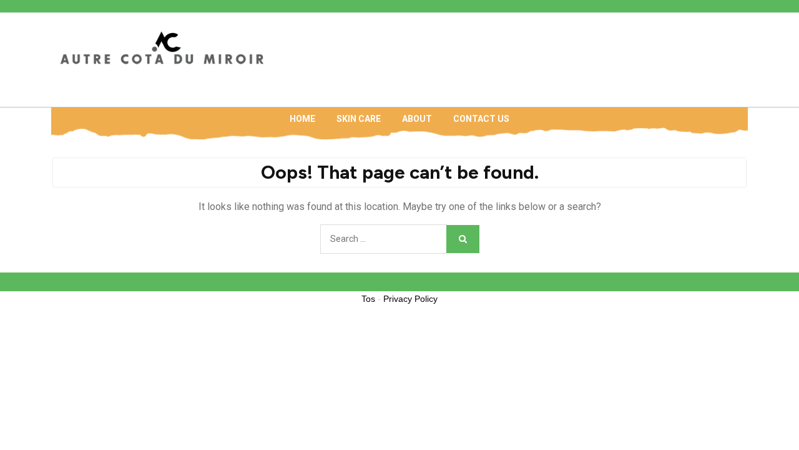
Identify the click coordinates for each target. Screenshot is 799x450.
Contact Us (481, 119)
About (417, 119)
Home (302, 119)
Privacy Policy (410, 299)
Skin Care (358, 119)
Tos (368, 299)
